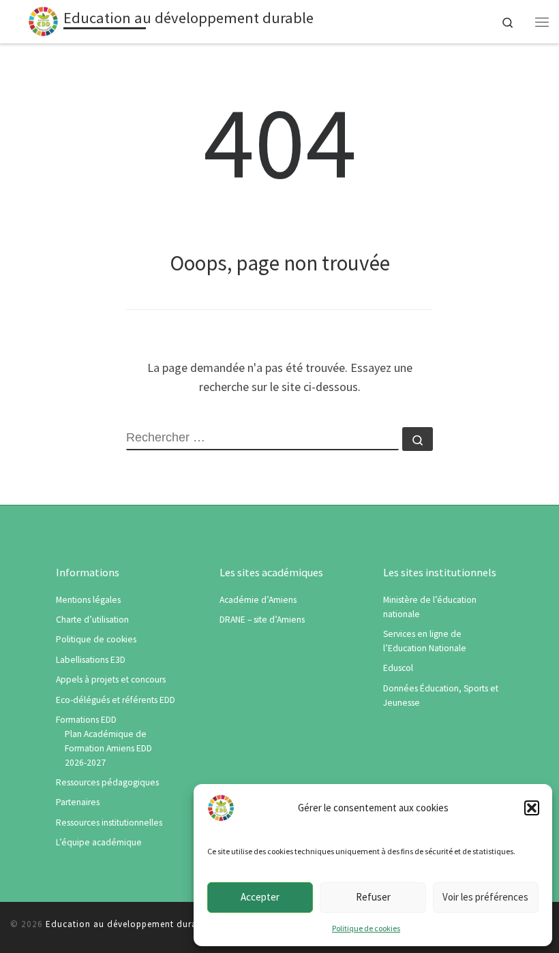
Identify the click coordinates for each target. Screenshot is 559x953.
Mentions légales (88, 600)
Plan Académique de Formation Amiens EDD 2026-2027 (108, 748)
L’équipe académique (99, 842)
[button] (532, 808)
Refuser (373, 896)
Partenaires (78, 802)
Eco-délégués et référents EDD (115, 700)
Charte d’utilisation (92, 619)
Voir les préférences (485, 896)
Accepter (260, 896)
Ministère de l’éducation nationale (430, 607)
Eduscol (398, 668)
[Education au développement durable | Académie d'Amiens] (43, 19)
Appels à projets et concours (111, 679)
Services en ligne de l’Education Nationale (424, 641)
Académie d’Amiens (258, 600)
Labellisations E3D (90, 660)
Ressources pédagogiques (107, 782)
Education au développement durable (128, 924)
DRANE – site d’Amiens (262, 619)
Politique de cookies (366, 928)
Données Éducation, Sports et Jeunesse (440, 695)
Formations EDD (86, 719)
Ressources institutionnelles (109, 822)
